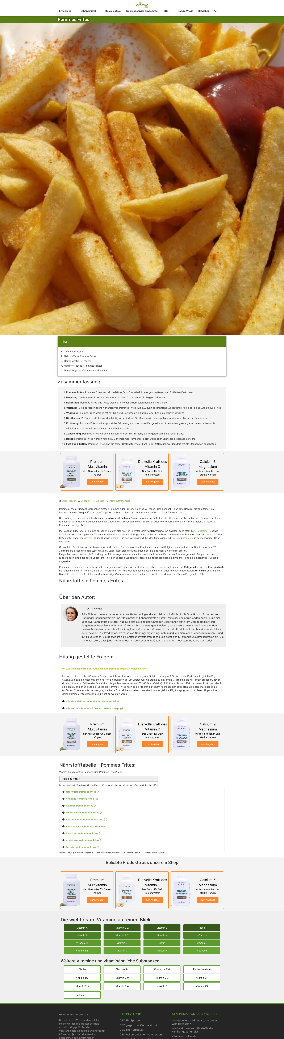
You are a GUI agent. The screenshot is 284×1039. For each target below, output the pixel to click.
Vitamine (211, 534)
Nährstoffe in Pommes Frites (80, 356)
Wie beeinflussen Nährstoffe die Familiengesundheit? (192, 1030)
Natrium (176, 537)
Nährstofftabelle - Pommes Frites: (83, 365)
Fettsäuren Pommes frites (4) (83, 847)
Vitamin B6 (90, 537)
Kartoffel (99, 512)
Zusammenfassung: (74, 351)
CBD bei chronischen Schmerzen (141, 1034)
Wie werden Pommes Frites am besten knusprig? (94, 708)
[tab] (142, 791)
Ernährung (65, 10)
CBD (166, 10)
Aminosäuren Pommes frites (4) (85, 840)
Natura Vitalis (185, 10)
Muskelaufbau (113, 10)
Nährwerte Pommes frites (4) (83, 791)
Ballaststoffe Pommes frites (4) (84, 833)
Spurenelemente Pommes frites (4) (86, 819)
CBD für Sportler (130, 1020)
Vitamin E (116, 537)
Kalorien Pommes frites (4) (81, 805)
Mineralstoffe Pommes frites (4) (85, 812)
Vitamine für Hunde (184, 1036)
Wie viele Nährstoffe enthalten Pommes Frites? (93, 701)
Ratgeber (203, 10)
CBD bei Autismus (131, 1029)
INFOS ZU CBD (130, 1014)
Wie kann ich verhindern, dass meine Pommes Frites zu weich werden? (107, 668)
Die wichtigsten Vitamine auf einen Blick (86, 370)
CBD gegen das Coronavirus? (138, 1025)
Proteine (63, 534)
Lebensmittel (88, 10)
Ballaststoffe (204, 530)
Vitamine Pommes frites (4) (82, 798)
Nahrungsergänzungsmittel (142, 10)
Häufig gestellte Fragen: (77, 360)
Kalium (189, 537)
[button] (142, 668)
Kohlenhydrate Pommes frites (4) (85, 826)
